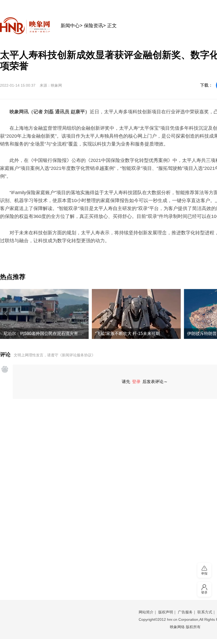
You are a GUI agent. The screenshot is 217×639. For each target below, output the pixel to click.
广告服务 (185, 612)
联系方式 (204, 612)
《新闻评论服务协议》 (76, 355)
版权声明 (165, 612)
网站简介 (146, 612)
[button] (6, 313)
